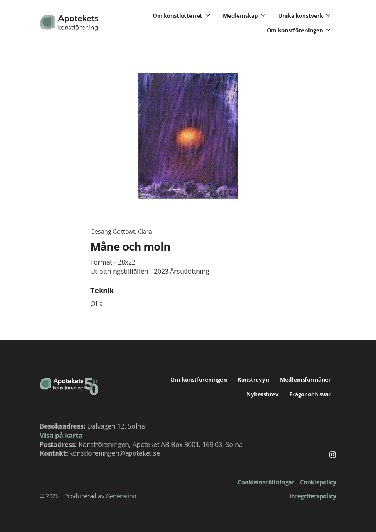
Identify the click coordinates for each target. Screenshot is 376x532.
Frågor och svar (310, 394)
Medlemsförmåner (305, 379)
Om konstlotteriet (177, 15)
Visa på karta (61, 435)
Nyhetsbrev (262, 394)
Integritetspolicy (312, 496)
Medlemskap (240, 15)
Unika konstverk (300, 15)
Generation (121, 496)
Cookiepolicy (318, 482)
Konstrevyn (253, 379)
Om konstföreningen (295, 30)
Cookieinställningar (266, 482)
